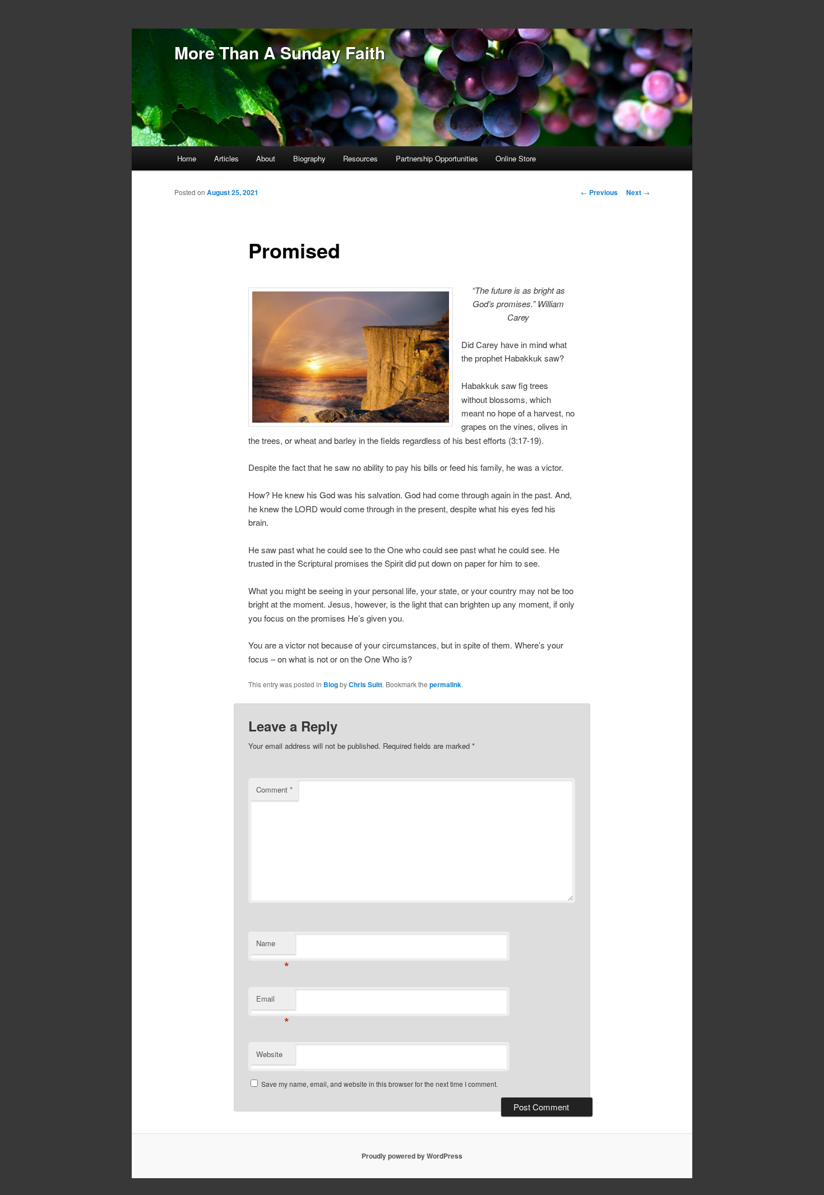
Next (638, 192)
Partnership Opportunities (437, 158)
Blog (330, 684)
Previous (599, 192)
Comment (274, 789)
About (265, 158)
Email (272, 1001)
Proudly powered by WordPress (412, 1156)
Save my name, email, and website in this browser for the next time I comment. (379, 1084)
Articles (226, 158)
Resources (360, 158)
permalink (445, 684)
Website (269, 1054)
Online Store (516, 158)
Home (186, 158)
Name (272, 946)
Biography (309, 158)
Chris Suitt (365, 684)
